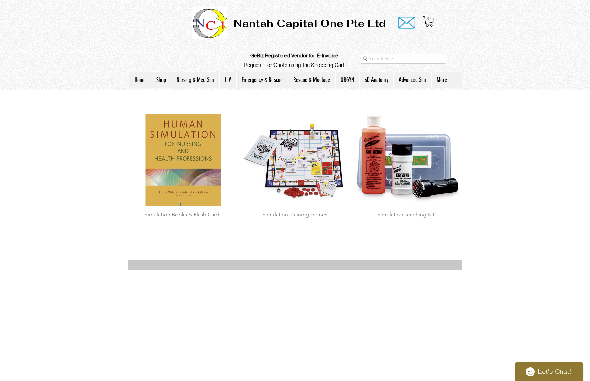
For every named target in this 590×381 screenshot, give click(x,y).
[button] (429, 21)
